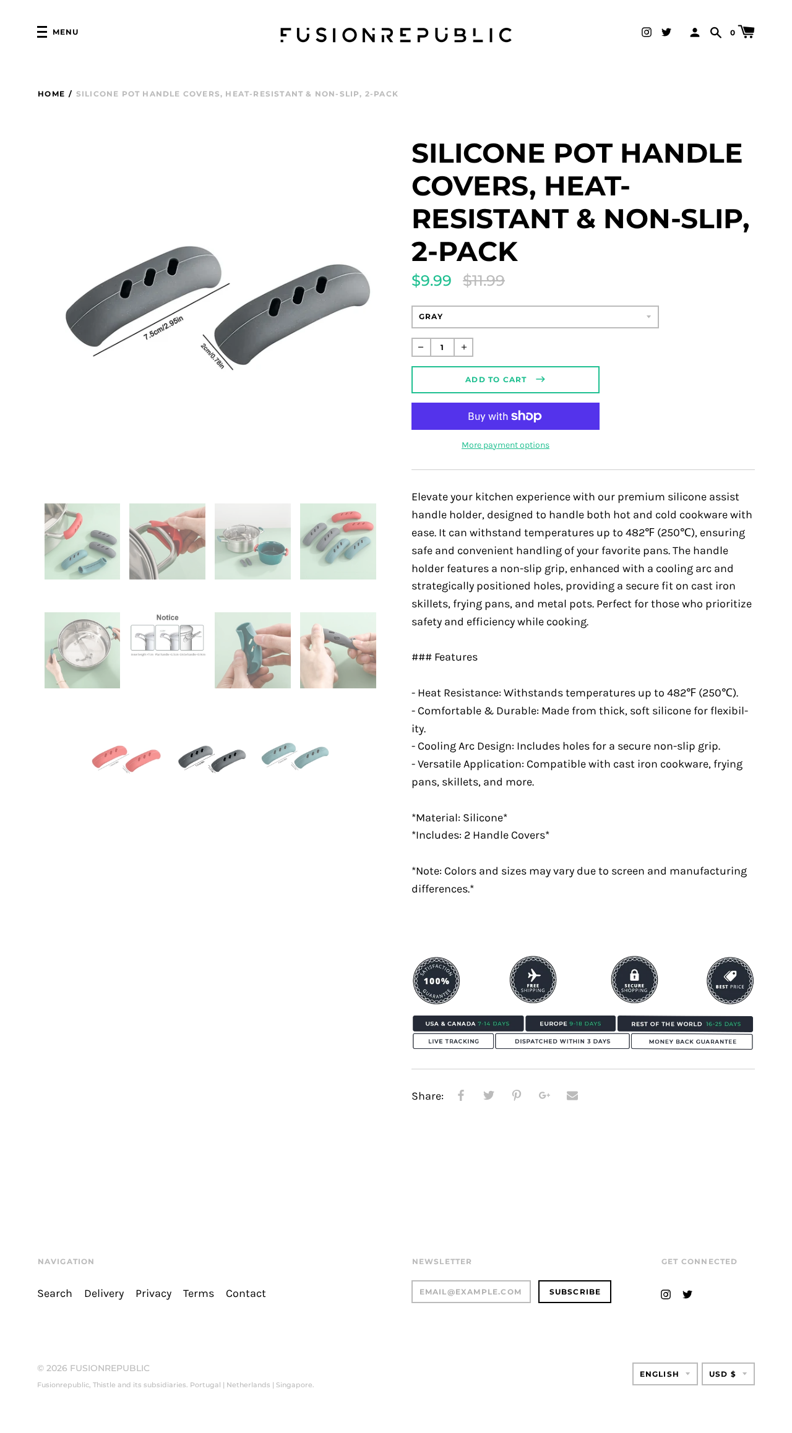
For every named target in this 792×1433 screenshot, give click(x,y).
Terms (198, 1293)
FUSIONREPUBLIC (110, 1368)
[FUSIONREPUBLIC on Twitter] (666, 31)
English (659, 1374)
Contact (246, 1293)
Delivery (104, 1293)
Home (51, 93)
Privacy (153, 1293)
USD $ (722, 1374)
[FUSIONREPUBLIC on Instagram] (647, 31)
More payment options (505, 445)
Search (54, 1293)
